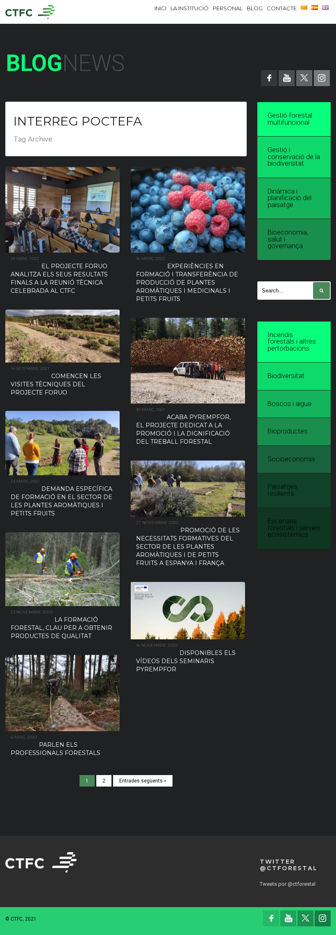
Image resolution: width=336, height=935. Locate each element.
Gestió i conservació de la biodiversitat (294, 156)
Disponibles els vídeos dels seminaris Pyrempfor (186, 661)
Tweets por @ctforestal (288, 884)
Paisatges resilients (282, 490)
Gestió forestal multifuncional (290, 119)
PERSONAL (228, 8)
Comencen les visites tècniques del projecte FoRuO (56, 384)
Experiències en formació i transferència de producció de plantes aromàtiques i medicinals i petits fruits (187, 282)
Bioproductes (288, 431)
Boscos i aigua (289, 404)
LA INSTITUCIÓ (189, 8)
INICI (160, 8)
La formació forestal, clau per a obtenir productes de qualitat (61, 628)
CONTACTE (282, 8)
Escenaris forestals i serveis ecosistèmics (294, 527)
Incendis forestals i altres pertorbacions (292, 341)
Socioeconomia (291, 459)
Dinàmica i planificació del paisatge (289, 198)
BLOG (255, 8)
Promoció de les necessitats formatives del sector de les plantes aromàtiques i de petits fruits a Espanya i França (188, 547)
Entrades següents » (142, 781)
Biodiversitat (286, 376)
